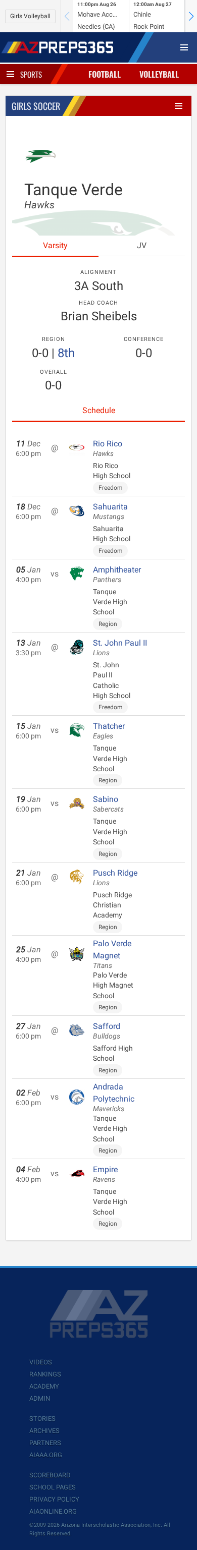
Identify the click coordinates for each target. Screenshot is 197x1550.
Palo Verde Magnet (112, 954)
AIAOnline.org (53, 1511)
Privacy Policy (54, 1499)
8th (66, 353)
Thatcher (109, 730)
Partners (45, 1443)
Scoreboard (50, 1475)
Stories (42, 1418)
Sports (31, 74)
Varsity (55, 245)
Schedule (98, 410)
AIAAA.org (45, 1455)
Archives (44, 1430)
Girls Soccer (36, 105)
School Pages (52, 1487)
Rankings (45, 1374)
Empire (105, 1174)
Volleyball (159, 74)
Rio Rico (107, 448)
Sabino (108, 804)
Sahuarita (110, 511)
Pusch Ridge (115, 877)
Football (104, 74)
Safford (106, 1031)
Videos (40, 1362)
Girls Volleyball (30, 16)
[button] (191, 16)
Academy (44, 1386)
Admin (39, 1398)
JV (141, 245)
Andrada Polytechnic (113, 1097)
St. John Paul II (120, 647)
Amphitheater (117, 574)
